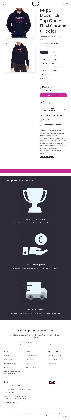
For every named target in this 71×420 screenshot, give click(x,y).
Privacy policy (52, 360)
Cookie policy (52, 363)
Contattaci (8, 356)
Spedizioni (29, 360)
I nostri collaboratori (10, 363)
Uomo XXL (45, 59)
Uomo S (44, 52)
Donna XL (45, 67)
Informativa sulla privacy (56, 413)
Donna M (45, 63)
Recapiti (46, 415)
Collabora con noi (10, 360)
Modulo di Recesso (32, 367)
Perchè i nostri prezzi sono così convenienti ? (12, 373)
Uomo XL (54, 56)
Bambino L (56, 71)
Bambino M (45, 71)
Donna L (54, 63)
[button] (4, 4)
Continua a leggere (47, 157)
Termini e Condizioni (55, 356)
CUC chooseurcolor (17, 413)
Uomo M (54, 52)
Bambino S (55, 67)
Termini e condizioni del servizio (33, 415)
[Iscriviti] (49, 343)
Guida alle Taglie (31, 356)
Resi (27, 363)
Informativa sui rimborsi (41, 413)
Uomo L (44, 56)
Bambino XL (45, 74)
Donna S (55, 59)
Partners (7, 367)
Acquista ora (53, 95)
